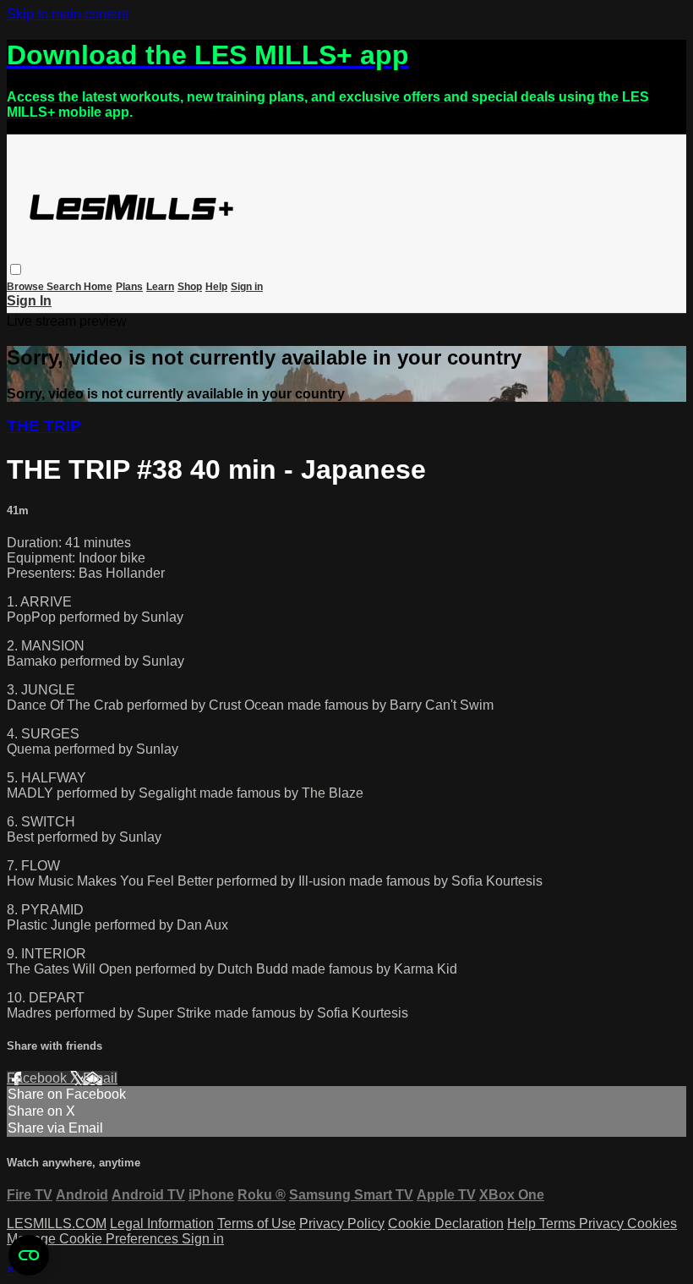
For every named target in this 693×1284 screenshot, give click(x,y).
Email (100, 1078)
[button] (15, 269)
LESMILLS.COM (56, 1223)
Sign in (247, 287)
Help (216, 287)
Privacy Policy (342, 1223)
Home (98, 287)
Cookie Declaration (446, 1223)
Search (65, 287)
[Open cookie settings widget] (28, 1255)
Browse (26, 287)
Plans (129, 287)
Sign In (29, 301)
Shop (189, 287)
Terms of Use (256, 1223)
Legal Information (162, 1223)
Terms (559, 1223)
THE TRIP (44, 426)
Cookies (652, 1223)
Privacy (603, 1223)
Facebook (38, 1078)
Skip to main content (67, 14)
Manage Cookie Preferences (94, 1239)
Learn (160, 287)
